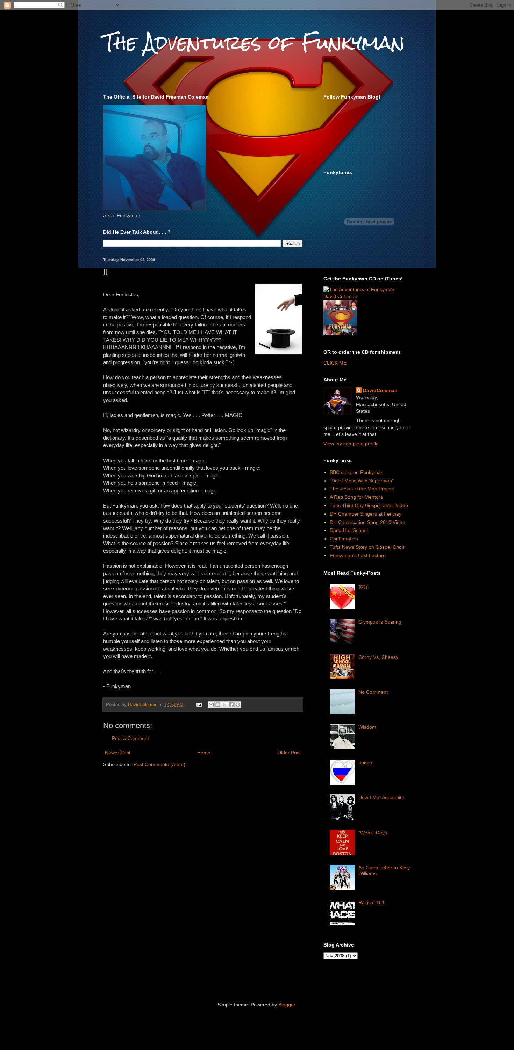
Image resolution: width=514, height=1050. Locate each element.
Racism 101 (371, 902)
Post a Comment (130, 738)
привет (366, 762)
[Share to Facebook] (231, 704)
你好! (364, 587)
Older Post (289, 752)
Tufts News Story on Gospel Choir (367, 547)
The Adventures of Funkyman (254, 42)
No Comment (373, 692)
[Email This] (211, 704)
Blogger (286, 1004)
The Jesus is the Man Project (362, 488)
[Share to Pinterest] (237, 704)
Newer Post (117, 752)
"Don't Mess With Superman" (362, 480)
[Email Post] (199, 704)
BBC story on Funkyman (357, 472)
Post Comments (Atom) (159, 764)
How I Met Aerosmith (381, 797)
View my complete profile (351, 443)
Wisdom (367, 727)
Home (203, 752)
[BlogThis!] (217, 704)
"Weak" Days (372, 832)
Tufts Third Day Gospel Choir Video (369, 505)
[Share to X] (224, 704)
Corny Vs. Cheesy (378, 657)
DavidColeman (380, 390)
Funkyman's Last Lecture (358, 555)
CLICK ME (335, 363)
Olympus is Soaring (379, 622)
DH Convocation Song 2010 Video (367, 522)
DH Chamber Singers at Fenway (365, 514)
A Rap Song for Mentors (356, 497)
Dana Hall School (349, 530)
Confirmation (344, 538)
